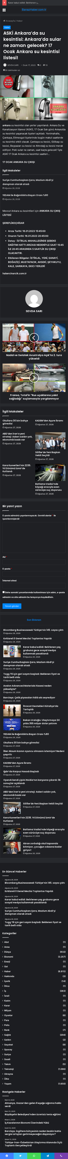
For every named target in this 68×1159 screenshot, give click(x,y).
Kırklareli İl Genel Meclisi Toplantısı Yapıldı (27, 638)
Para (6, 1020)
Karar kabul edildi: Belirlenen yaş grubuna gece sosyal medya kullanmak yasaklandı (42, 650)
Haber (20, 21)
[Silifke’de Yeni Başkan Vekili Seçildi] (50, 440)
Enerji (7, 961)
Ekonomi (8, 956)
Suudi (7, 1059)
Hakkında (9, 976)
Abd (6, 942)
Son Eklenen (34, 619)
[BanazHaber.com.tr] (34, 9)
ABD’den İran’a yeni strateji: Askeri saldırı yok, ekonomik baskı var (17, 436)
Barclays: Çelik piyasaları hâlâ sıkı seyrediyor (29, 697)
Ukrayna (8, 1074)
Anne (7, 947)
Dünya (7, 952)
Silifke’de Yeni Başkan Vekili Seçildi (47, 454)
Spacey (8, 1049)
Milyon (7, 1010)
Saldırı (7, 1039)
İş (5, 991)
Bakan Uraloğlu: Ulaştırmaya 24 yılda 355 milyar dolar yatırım (41, 722)
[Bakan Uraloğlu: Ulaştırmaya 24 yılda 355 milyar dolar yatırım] (12, 724)
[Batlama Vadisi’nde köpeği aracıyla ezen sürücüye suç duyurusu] (50, 472)
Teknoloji (9, 1069)
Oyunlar (8, 1015)
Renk (6, 1030)
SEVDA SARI (13, 65)
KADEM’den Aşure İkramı (49, 420)
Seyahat (8, 1044)
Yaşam (7, 1083)
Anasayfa (10, 21)
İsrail (6, 996)
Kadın (7, 1000)
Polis (6, 1025)
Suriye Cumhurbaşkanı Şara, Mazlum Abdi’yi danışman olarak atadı (28, 664)
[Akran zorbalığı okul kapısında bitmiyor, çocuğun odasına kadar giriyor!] (12, 848)
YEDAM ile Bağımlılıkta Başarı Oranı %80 (25, 195)
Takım (7, 1064)
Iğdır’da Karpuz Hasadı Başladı (21, 771)
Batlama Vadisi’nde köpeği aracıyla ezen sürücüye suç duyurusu (48, 487)
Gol (6, 966)
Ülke (6, 1079)
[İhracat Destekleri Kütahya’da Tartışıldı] (12, 710)
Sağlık (7, 1035)
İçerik (7, 981)
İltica (6, 986)
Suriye (7, 1054)
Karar (7, 1005)
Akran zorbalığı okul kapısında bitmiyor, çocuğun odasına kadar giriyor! (42, 847)
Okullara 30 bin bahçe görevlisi (15, 422)
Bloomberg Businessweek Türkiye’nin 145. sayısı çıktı (33, 630)
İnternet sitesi (10, 580)
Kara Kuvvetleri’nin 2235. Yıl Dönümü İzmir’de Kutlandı (17, 468)
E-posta (7, 568)
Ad (5, 557)
